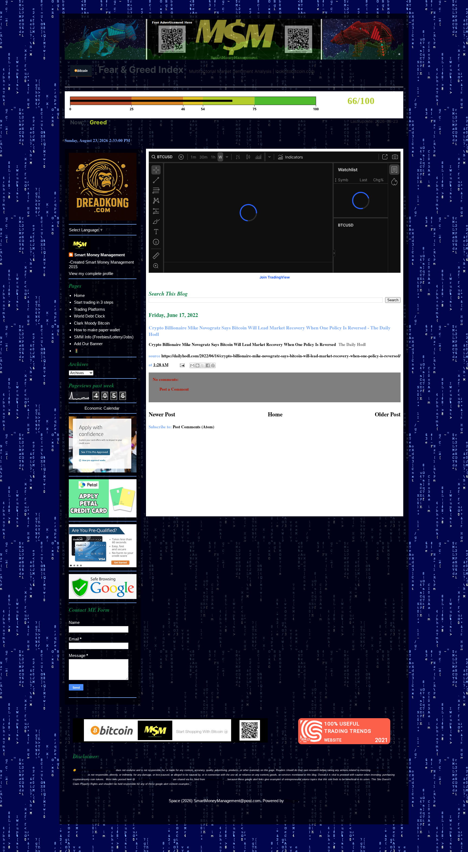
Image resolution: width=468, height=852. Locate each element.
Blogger (291, 800)
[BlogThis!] (197, 365)
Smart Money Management (99, 254)
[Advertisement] (275, 476)
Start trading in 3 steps (93, 302)
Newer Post (162, 414)
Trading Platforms (89, 309)
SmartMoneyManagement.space (154, 779)
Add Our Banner (88, 343)
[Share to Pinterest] (213, 365)
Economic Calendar (101, 408)
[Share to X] (202, 365)
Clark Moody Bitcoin (92, 323)
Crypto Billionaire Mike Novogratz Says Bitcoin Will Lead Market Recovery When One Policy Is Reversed (242, 344)
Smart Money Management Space (96, 770)
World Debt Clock (89, 316)
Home (275, 414)
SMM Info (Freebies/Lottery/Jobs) (104, 337)
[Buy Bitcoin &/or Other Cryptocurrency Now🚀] (170, 741)
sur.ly (305, 739)
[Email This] (192, 365)
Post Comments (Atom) (193, 427)
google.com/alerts (216, 779)
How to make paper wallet (97, 330)
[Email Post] (182, 365)
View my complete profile (91, 273)
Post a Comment (174, 389)
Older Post (388, 414)
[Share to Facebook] (207, 365)
